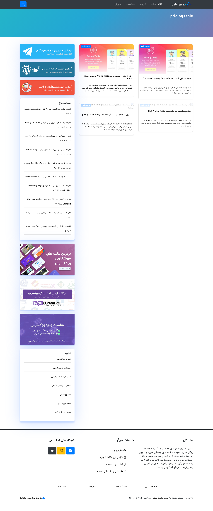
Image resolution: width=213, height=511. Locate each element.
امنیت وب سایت (114, 464)
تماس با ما (62, 487)
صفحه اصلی (151, 487)
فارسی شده (145, 46)
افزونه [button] (143, 4)
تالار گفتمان (121, 487)
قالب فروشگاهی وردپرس (61, 377)
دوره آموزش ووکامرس (62, 368)
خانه (159, 4)
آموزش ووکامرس (64, 359)
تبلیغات (92, 487)
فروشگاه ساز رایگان (63, 412)
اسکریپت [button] (130, 4)
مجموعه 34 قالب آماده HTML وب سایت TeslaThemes (48, 177)
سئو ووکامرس (65, 394)
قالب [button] (153, 4)
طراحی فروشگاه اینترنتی (111, 457)
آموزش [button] (117, 4)
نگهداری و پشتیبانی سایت (110, 471)
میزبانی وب (117, 450)
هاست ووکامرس (64, 403)
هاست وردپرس (34, 498)
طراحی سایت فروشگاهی (61, 385)
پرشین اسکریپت (177, 4)
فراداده (23, 498)
